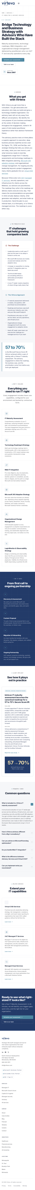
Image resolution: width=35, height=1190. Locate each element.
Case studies (5, 1116)
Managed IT (5, 1087)
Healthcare (5, 1141)
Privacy (4, 1185)
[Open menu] (19, 3)
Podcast (4, 1121)
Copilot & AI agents (7, 1093)
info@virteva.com (7, 1065)
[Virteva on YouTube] (5, 1052)
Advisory (4, 1099)
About (3, 1113)
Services (9, 13)
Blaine (3, 1169)
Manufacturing (6, 1147)
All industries (5, 1150)
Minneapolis (5, 1160)
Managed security (7, 1096)
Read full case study (11, 752)
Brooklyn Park (6, 1166)
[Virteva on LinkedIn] (2, 1052)
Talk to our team (9, 64)
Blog (3, 1119)
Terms (9, 1185)
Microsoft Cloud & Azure (9, 1090)
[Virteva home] (8, 3)
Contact (4, 1130)
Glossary (4, 1124)
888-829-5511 (6, 1062)
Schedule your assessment (12, 60)
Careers (4, 1128)
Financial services (7, 1144)
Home (3, 13)
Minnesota (5, 1172)
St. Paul (4, 1163)
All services (5, 1102)
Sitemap (24, 1185)
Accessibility (16, 1185)
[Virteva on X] (8, 1052)
